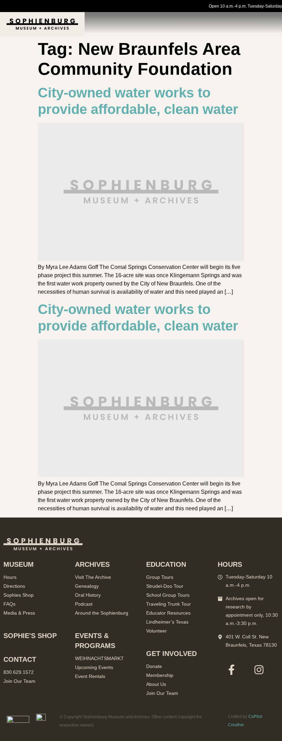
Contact (19, 659)
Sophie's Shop (30, 635)
